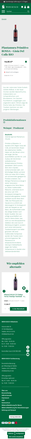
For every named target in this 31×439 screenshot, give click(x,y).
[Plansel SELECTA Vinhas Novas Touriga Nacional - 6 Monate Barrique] (15, 282)
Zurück (4, 19)
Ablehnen (11, 433)
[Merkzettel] (21, 6)
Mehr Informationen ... (22, 430)
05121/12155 (11, 331)
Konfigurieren (20, 433)
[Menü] (3, 11)
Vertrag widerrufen (15, 417)
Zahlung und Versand (9, 410)
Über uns (5, 390)
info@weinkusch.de (8, 334)
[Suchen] (27, 11)
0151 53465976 (11, 368)
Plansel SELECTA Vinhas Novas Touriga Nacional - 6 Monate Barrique (14, 295)
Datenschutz (6, 403)
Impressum (5, 398)
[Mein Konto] (24, 6)
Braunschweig (6, 393)
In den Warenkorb (18, 309)
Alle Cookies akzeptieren (16, 436)
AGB (3, 400)
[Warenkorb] (27, 6)
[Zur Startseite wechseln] (15, 6)
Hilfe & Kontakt (7, 395)
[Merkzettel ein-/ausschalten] (26, 62)
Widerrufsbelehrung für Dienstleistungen (15, 408)
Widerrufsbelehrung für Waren (12, 405)
